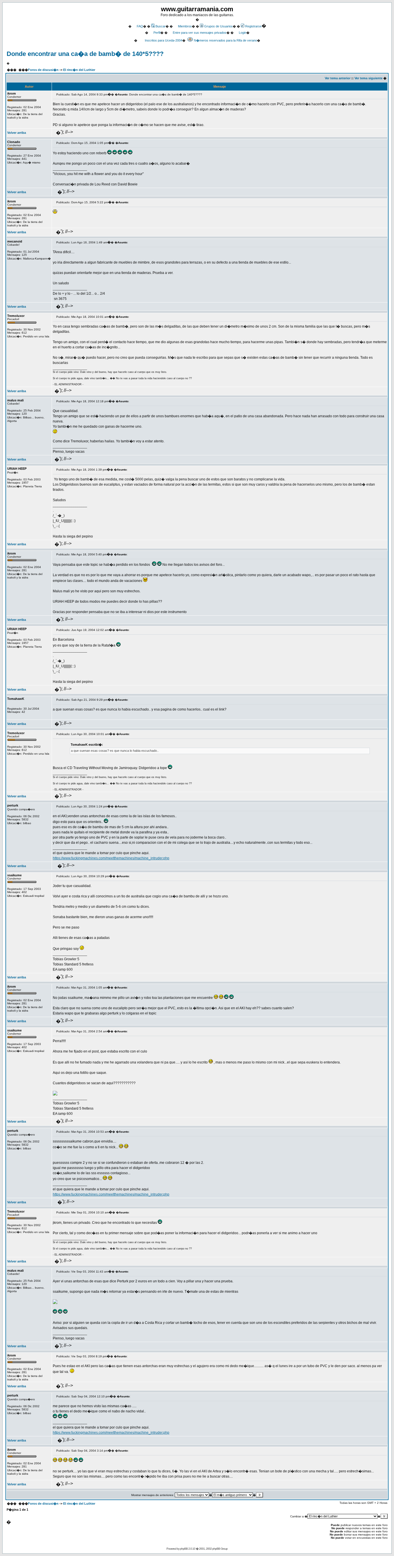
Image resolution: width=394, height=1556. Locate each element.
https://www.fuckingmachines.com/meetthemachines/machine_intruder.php (111, 858)
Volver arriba (16, 132)
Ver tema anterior (337, 78)
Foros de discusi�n (43, 70)
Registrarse (253, 26)
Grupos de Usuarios (218, 26)
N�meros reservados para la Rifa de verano (225, 40)
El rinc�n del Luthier (79, 70)
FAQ (140, 26)
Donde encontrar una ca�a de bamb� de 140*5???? (85, 53)
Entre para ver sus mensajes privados (199, 32)
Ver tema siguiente (368, 78)
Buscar (160, 26)
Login (242, 32)
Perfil (156, 32)
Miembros (185, 26)
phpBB (184, 1548)
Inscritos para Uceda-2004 (163, 40)
